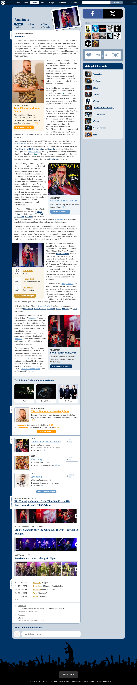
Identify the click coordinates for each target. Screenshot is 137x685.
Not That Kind (20, 144)
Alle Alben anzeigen (60, 212)
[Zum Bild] (56, 323)
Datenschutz (64, 681)
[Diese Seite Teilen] (93, 14)
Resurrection (32, 318)
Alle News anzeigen (24, 127)
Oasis (75, 309)
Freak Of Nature (34, 152)
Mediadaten (76, 681)
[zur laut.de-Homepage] (2, 2)
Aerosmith (51, 309)
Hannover (28, 270)
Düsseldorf (28, 279)
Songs (51, 3)
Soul (35, 154)
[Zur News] (28, 81)
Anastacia (21, 19)
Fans (92, 54)
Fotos (31, 27)
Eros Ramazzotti (62, 254)
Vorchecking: (23, 427)
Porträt (18, 24)
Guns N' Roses (40, 309)
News (26, 3)
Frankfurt (28, 287)
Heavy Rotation (67, 284)
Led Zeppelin (28, 309)
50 (59, 465)
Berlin (35, 596)
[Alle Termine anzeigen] (28, 255)
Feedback (107, 681)
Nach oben (68, 674)
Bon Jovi (65, 309)
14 (52, 425)
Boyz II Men (19, 217)
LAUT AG (41, 681)
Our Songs (25, 358)
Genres (74, 3)
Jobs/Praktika (88, 681)
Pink (41, 214)
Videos (18, 27)
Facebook (22, 615)
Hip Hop (65, 93)
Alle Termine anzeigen (25, 296)
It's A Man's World (45, 306)
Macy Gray (18, 149)
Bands (34, 3)
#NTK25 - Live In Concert (30, 369)
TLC (37, 214)
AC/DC (58, 309)
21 (44, 486)
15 (58, 427)
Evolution (18, 339)
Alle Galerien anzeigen (61, 366)
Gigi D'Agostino (38, 149)
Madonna (28, 217)
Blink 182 (27, 149)
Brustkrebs (53, 159)
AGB (99, 681)
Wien (35, 593)
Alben (43, 3)
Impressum (52, 681)
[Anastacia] (66, 29)
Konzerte (62, 3)
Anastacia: (22, 425)
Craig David (52, 149)
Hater (105, 54)
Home (18, 3)
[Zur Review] (64, 179)
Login (134, 2)
